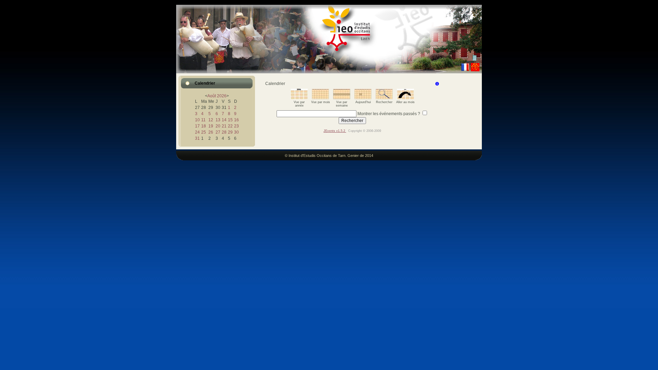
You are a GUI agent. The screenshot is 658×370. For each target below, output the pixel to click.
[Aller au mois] (405, 98)
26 (210, 132)
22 (230, 126)
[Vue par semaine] (341, 98)
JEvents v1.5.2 (335, 131)
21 (224, 126)
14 (224, 120)
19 (210, 126)
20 (218, 126)
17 (197, 126)
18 (203, 126)
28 (224, 132)
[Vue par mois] (320, 98)
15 (230, 120)
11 (203, 120)
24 (197, 132)
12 (210, 120)
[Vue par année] (299, 98)
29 (230, 132)
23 (236, 126)
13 (218, 120)
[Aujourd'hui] (362, 98)
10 (197, 120)
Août (211, 96)
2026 (222, 96)
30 (236, 132)
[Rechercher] (384, 98)
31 (197, 138)
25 (203, 132)
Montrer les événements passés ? (388, 113)
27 (218, 132)
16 (236, 120)
